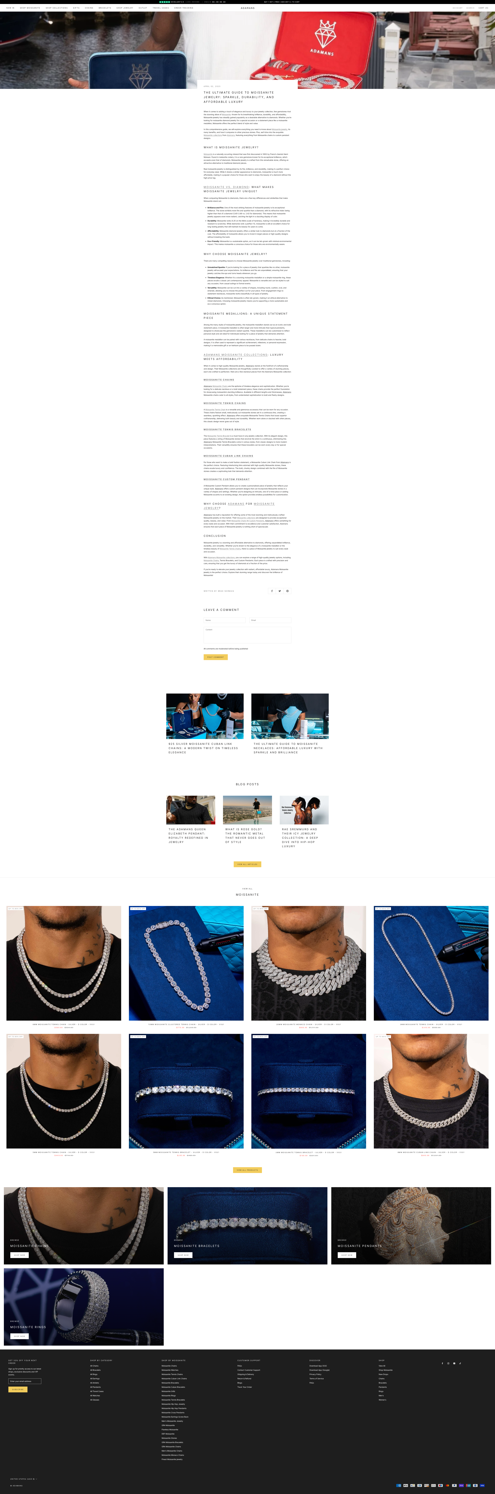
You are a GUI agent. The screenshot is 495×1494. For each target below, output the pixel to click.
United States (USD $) (22, 1479)
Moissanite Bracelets (170, 1383)
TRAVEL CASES (161, 8)
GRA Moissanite (168, 1425)
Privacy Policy (315, 1374)
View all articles (247, 864)
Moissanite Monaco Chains (173, 1455)
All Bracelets (95, 1370)
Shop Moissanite (386, 1370)
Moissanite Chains (220, 386)
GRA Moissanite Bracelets (172, 1442)
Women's (382, 1400)
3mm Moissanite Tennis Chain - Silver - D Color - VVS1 (431, 1024)
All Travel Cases (97, 1391)
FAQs (239, 1366)
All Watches (95, 1395)
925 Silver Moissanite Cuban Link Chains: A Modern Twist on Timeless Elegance (203, 748)
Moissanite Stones (169, 1438)
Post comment (215, 657)
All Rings (93, 1374)
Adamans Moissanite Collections (236, 354)
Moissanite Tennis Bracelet (218, 436)
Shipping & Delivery (245, 1374)
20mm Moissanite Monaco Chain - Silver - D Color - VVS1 (308, 1024)
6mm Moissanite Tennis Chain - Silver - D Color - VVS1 (64, 1024)
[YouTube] (454, 1363)
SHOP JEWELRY (125, 8)
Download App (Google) (320, 1370)
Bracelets (383, 1383)
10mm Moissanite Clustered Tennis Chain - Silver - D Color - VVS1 (186, 1024)
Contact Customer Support (248, 1370)
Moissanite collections (213, 135)
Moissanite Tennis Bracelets (173, 1400)
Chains (381, 1378)
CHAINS (89, 8)
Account (458, 8)
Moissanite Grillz (168, 1391)
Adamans (231, 135)
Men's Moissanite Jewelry (172, 1421)
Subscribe (18, 1389)
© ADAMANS (16, 1486)
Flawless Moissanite (170, 1429)
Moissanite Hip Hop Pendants (174, 1408)
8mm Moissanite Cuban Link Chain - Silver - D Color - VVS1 (431, 1152)
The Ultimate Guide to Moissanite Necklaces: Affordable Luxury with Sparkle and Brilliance (288, 748)
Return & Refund (244, 1378)
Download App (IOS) (318, 1366)
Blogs (239, 1383)
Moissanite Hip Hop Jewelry (173, 1404)
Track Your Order (244, 1387)
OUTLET (143, 8)
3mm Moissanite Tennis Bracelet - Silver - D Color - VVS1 (309, 1152)
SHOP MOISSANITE (30, 8)
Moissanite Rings (169, 1395)
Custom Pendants (256, 521)
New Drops (383, 1374)
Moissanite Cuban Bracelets (173, 1387)
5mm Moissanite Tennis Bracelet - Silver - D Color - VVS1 (186, 1152)
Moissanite (226, 114)
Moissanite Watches (170, 1370)
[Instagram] (448, 1363)
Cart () (484, 8)
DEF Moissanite (168, 1434)
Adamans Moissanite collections (221, 557)
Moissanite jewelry (279, 129)
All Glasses (94, 1400)
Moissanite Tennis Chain (215, 409)
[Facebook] (442, 1363)
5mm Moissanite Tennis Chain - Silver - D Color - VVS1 (64, 1152)
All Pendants (95, 1387)
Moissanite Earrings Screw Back (175, 1417)
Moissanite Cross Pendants (173, 1412)
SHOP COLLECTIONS (57, 8)
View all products (247, 1170)
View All (382, 1366)
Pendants (383, 1387)
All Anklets (94, 1383)
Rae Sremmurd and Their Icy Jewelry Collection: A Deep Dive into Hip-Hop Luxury (300, 838)
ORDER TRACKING (183, 8)
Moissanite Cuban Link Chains (174, 1378)
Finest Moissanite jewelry (172, 1459)
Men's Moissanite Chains (172, 1451)
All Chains (94, 1366)
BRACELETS (105, 8)
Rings (381, 1391)
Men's (381, 1395)
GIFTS (76, 8)
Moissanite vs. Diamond (226, 187)
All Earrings (95, 1378)
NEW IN (10, 8)
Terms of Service (317, 1378)
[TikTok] (460, 1363)
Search (470, 8)
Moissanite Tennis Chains (230, 549)
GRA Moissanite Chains (171, 1446)
